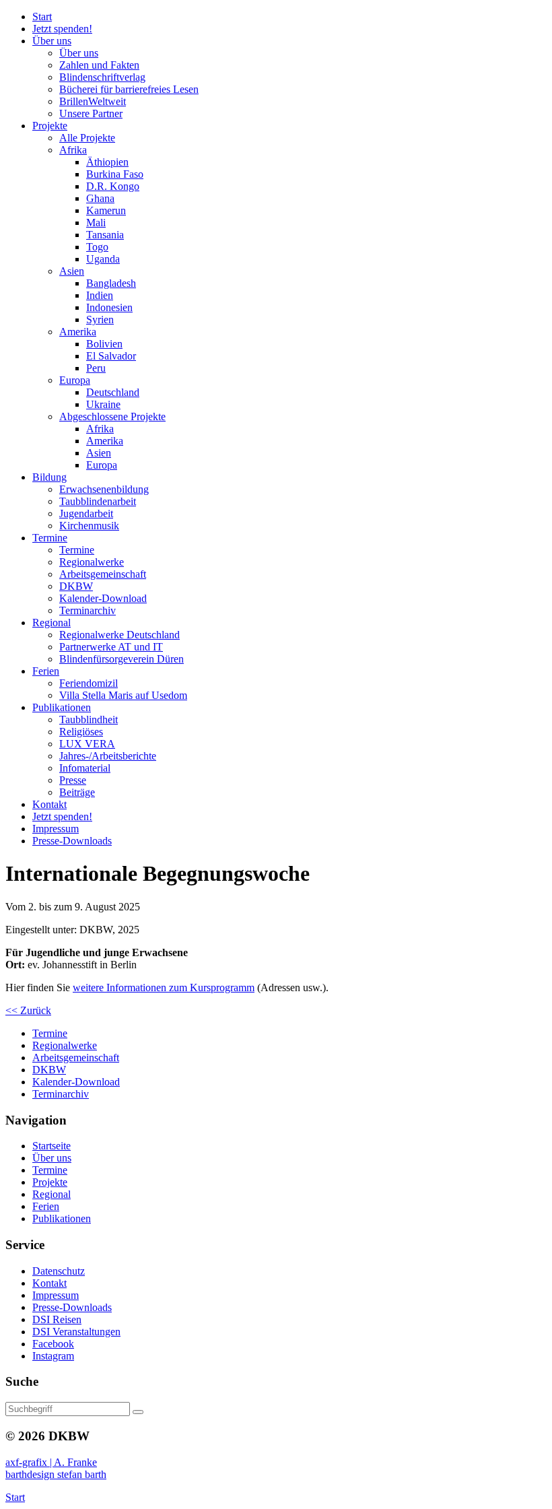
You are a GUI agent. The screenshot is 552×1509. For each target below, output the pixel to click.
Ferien (45, 1206)
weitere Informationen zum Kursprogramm (163, 987)
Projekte (49, 1182)
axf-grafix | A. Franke (51, 1462)
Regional (51, 1194)
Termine (49, 1170)
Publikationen (61, 1218)
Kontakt (49, 1283)
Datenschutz (58, 1271)
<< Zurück (28, 1010)
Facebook (53, 1343)
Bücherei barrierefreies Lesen (129, 89)
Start (15, 1497)
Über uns (51, 1158)
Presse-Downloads (72, 1307)
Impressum (55, 1295)
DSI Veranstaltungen (76, 1331)
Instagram (53, 1356)
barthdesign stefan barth (55, 1474)
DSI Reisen (56, 1319)
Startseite (51, 1145)
